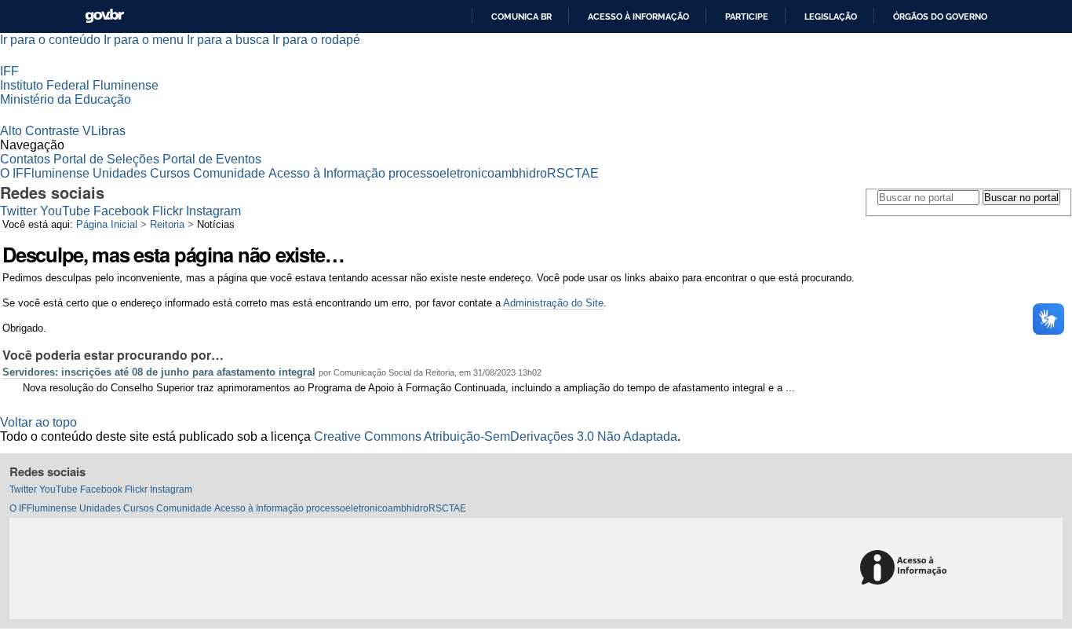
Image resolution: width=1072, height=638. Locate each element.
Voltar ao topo (38, 422)
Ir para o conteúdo (50, 39)
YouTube (65, 211)
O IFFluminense (44, 173)
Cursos (170, 173)
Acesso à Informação (326, 173)
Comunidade (229, 173)
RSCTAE (573, 173)
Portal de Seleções (106, 159)
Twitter (18, 211)
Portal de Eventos (211, 159)
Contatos (25, 159)
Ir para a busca (228, 39)
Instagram (213, 211)
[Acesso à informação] (906, 568)
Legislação (830, 16)
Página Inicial (106, 224)
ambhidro (520, 173)
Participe (746, 16)
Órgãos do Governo (940, 16)
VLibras (104, 131)
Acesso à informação (638, 16)
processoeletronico (441, 173)
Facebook (121, 211)
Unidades (120, 173)
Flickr (167, 211)
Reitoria (167, 224)
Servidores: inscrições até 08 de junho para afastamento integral (158, 372)
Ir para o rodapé (316, 39)
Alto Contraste (39, 131)
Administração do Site (553, 303)
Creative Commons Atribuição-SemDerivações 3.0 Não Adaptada (495, 436)
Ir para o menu (144, 39)
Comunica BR (521, 16)
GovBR (104, 16)
